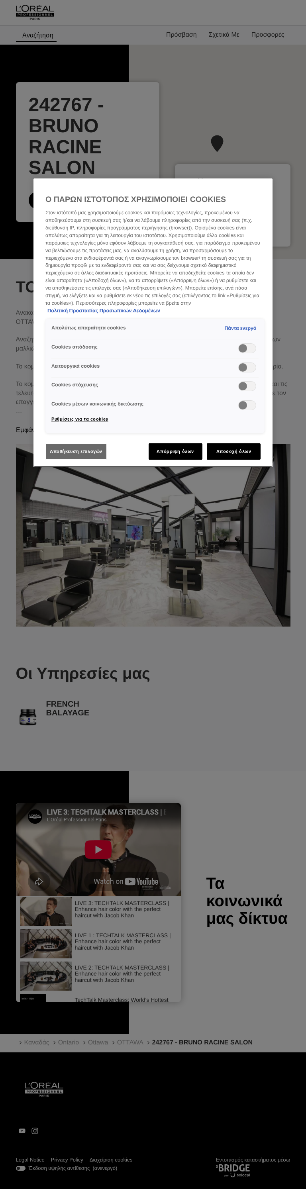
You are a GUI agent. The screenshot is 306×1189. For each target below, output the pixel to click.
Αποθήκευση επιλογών (76, 451)
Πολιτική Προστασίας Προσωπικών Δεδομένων (103, 310)
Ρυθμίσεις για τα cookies (79, 419)
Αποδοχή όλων (233, 451)
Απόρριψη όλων (175, 451)
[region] (153, 323)
